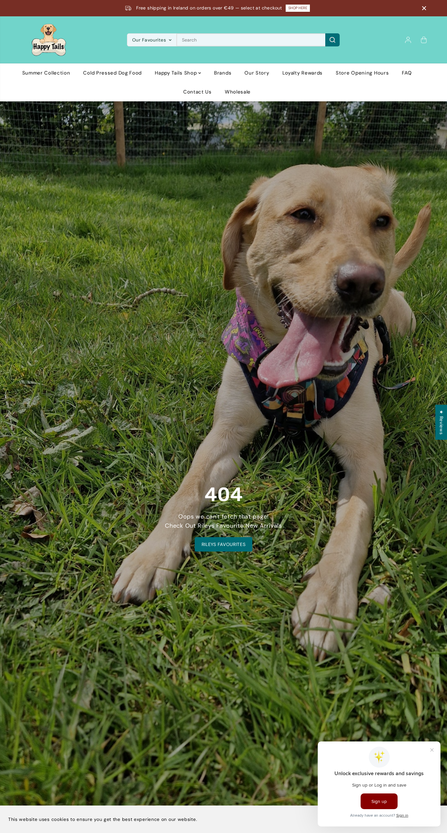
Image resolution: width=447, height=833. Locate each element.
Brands (222, 73)
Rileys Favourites (224, 544)
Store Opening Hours (362, 73)
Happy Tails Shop (176, 73)
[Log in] (408, 40)
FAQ (407, 73)
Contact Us (197, 92)
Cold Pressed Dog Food (112, 73)
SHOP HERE (299, 8)
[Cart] (424, 40)
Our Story (256, 73)
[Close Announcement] (424, 8)
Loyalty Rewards (302, 73)
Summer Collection (46, 73)
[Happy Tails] (49, 40)
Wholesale (238, 92)
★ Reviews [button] (441, 422)
